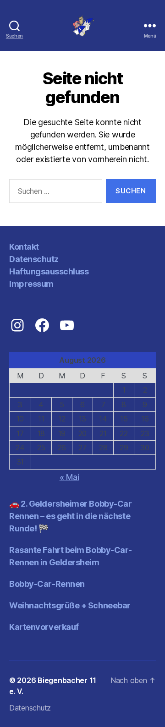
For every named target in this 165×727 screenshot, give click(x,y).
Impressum (31, 284)
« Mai (69, 477)
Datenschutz (34, 259)
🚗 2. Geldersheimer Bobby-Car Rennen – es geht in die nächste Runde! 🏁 (70, 516)
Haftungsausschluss (48, 271)
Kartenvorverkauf (44, 627)
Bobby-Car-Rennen (47, 584)
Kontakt (24, 246)
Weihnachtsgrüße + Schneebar (70, 605)
